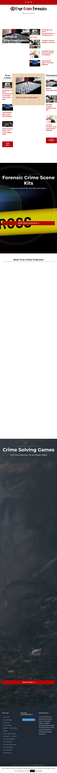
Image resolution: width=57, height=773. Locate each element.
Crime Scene (6, 722)
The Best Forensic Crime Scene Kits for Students (48, 53)
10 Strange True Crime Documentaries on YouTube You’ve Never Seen (42, 33)
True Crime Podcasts (8, 747)
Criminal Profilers (7, 725)
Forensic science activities (9, 733)
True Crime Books (7, 742)
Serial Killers (6, 736)
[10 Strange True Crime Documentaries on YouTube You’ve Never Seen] (35, 32)
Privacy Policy (36, 765)
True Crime (14, 736)
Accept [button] (32, 771)
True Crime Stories (7, 750)
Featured (5, 728)
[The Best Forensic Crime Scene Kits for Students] (35, 54)
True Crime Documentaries (9, 744)
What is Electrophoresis (26, 97)
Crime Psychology (7, 720)
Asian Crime (6, 717)
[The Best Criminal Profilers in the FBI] (35, 44)
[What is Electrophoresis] (51, 83)
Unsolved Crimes (7, 752)
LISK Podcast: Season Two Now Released (48, 62)
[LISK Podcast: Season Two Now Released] (35, 63)
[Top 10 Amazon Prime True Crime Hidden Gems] (7, 124)
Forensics (5, 731)
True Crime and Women (9, 739)
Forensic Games (13, 728)
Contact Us (42, 765)
